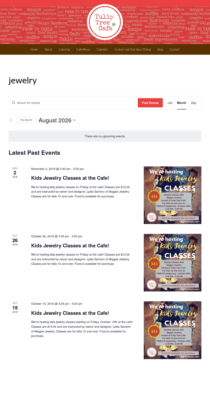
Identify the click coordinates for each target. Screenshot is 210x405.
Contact (175, 49)
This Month (26, 120)
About (48, 49)
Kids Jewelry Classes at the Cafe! (70, 177)
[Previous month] (11, 120)
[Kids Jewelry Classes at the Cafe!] (172, 195)
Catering (64, 49)
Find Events (150, 103)
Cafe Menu (83, 49)
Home (34, 49)
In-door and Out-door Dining (133, 49)
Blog (160, 49)
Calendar (102, 49)
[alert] (105, 136)
